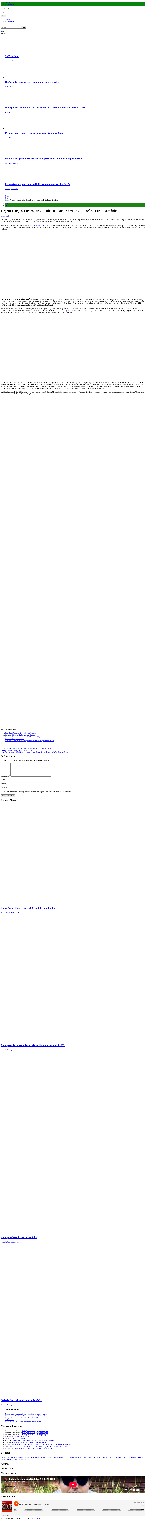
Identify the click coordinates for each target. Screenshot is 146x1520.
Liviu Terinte (113, 1457)
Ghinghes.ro (5, 8)
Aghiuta (3, 1457)
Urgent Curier (35, 225)
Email (3, 784)
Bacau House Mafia (32, 1457)
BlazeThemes (36, 1518)
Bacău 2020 (20, 1457)
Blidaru (42, 1457)
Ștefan (68, 310)
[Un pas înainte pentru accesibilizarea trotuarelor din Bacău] (13, 180)
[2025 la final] (13, 52)
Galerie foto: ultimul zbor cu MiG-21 (21, 1400)
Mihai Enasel (122, 1457)
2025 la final (12, 56)
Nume (3, 780)
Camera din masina (52, 1457)
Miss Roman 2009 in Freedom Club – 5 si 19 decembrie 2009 (33, 1440)
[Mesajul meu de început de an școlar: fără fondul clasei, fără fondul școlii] (13, 103)
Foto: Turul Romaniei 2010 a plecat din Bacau (20, 735)
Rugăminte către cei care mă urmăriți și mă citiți (32, 81)
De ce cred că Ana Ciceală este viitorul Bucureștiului (23, 1422)
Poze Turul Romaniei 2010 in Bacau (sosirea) (20, 733)
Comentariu (5, 776)
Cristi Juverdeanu (75, 1457)
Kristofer (4, 912)
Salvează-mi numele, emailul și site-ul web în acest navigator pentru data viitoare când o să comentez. (37, 792)
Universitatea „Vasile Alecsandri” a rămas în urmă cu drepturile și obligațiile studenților (42, 1444)
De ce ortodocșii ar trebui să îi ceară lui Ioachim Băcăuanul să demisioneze (30, 1416)
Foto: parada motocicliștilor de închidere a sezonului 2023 (33, 1045)
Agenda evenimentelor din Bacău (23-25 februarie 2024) (29, 1442)
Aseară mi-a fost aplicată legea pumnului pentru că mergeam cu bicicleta (29, 741)
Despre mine (9, 4)
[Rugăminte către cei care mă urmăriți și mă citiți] (13, 77)
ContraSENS (63, 1457)
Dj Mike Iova (86, 1457)
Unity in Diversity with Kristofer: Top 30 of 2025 (21, 1418)
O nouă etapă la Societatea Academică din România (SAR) (33, 1448)
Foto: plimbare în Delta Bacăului (19, 1237)
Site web (4, 788)
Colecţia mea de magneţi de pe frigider (35, 1431)
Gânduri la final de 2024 (21, 1436)
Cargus (44, 225)
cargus (15, 748)
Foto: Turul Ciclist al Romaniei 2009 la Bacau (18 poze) (24, 737)
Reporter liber (132, 1457)
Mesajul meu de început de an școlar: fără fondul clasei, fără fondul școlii (45, 107)
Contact (7, 3)
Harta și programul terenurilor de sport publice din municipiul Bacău (43, 158)
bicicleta (9, 748)
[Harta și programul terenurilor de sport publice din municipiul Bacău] (13, 154)
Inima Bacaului (97, 1457)
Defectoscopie (23, 1459)
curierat (20, 748)
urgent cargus (37, 748)
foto (6, 203)
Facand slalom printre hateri (14, 739)
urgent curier (46, 748)
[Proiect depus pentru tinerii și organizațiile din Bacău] (13, 128)
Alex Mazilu (11, 1457)
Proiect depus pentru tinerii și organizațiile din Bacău (34, 133)
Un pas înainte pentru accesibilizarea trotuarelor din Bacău (37, 184)
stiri (6, 205)
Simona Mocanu (11, 1459)
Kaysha (105, 1457)
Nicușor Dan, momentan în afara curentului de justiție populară (26, 1414)
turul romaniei (27, 748)
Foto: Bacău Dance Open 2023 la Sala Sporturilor (28, 908)
